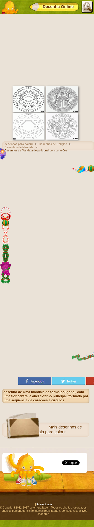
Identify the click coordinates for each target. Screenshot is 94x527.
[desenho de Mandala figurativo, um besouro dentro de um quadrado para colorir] (62, 111)
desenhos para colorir (19, 144)
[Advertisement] (47, 49)
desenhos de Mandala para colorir (55, 429)
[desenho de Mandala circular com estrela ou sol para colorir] (28, 111)
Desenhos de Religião (53, 144)
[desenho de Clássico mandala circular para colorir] (62, 138)
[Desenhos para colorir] (9, 7)
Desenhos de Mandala (19, 147)
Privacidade (44, 504)
